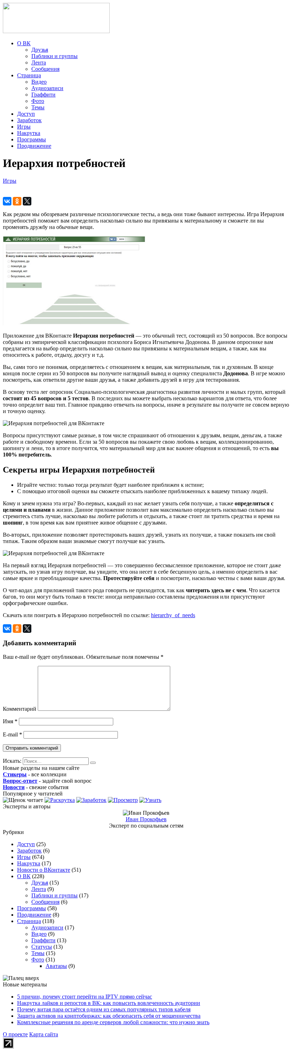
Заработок (29, 120)
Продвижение (34, 146)
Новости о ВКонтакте (43, 870)
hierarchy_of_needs (173, 615)
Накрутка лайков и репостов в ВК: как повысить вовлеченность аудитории (108, 1003)
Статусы (41, 947)
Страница (29, 75)
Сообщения (45, 69)
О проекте (15, 1034)
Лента (38, 62)
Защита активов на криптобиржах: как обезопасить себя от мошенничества (108, 1016)
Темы (38, 107)
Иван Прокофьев (146, 819)
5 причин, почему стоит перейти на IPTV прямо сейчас (84, 997)
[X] (27, 201)
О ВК (24, 43)
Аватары (56, 966)
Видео (39, 82)
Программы (31, 139)
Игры (24, 127)
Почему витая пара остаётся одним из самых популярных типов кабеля (104, 1009)
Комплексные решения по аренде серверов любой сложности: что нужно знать (113, 1022)
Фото (37, 101)
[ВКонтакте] (7, 201)
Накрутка (28, 133)
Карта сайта (43, 1034)
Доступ (26, 114)
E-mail (12, 734)
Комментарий (19, 709)
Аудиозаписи (47, 88)
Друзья (39, 50)
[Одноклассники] (17, 201)
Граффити (43, 95)
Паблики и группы (54, 56)
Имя (10, 721)
